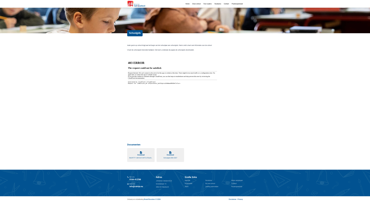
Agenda (187, 180)
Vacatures (217, 4)
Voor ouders (207, 4)
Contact (226, 4)
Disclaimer (232, 199)
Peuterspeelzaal (237, 4)
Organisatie (188, 183)
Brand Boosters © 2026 (152, 199)
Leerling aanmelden (211, 186)
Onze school (196, 4)
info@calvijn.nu (136, 186)
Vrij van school (210, 183)
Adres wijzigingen (237, 180)
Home (187, 4)
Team (187, 186)
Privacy (240, 199)
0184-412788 (135, 179)
